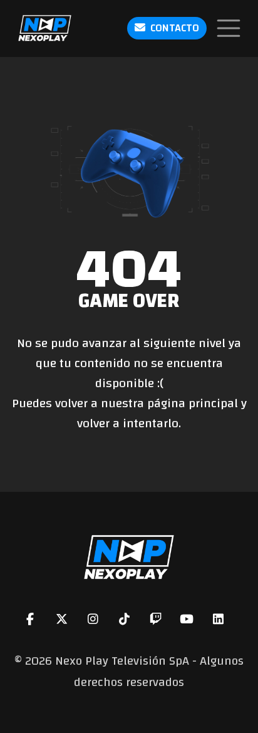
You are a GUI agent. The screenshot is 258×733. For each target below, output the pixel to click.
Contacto (174, 28)
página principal (192, 403)
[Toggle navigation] (228, 28)
